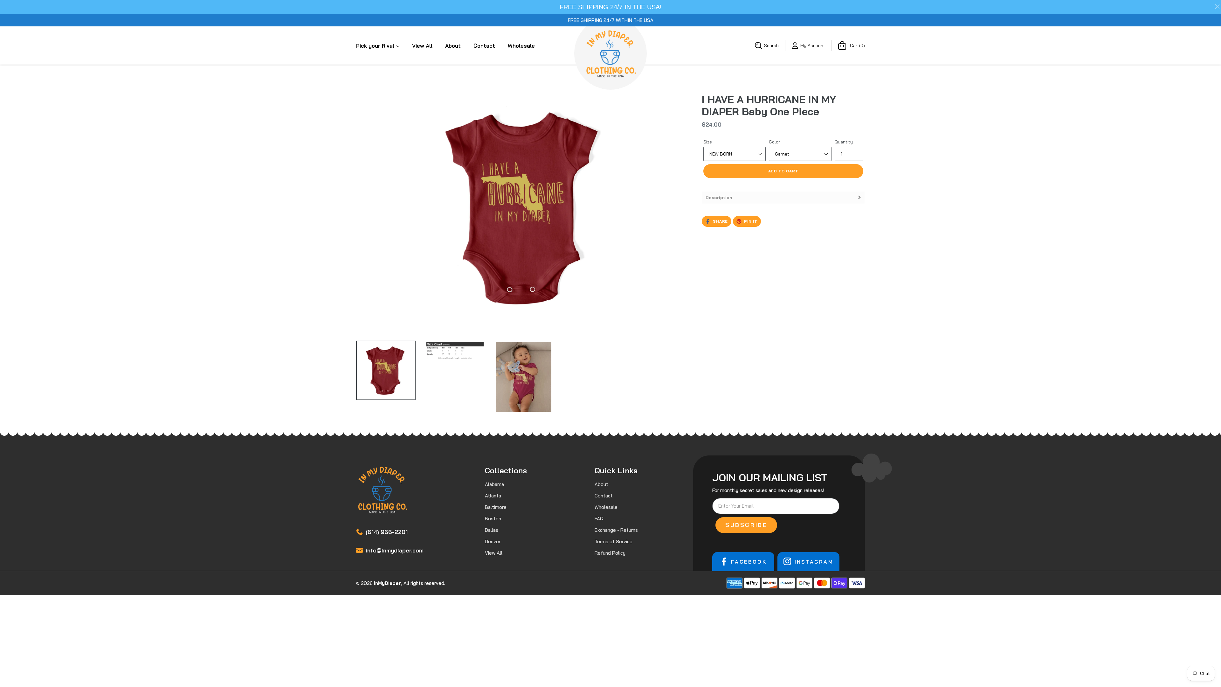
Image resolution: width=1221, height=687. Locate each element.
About (453, 45)
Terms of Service (613, 541)
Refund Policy (610, 553)
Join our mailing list (769, 477)
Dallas (491, 530)
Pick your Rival (376, 45)
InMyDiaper (387, 583)
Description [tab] (719, 197)
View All (422, 45)
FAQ (599, 519)
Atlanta (493, 496)
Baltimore (496, 507)
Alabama (494, 484)
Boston (493, 519)
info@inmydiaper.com (395, 550)
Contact (484, 45)
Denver (492, 541)
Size (707, 142)
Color (774, 142)
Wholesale (521, 45)
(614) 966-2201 (387, 532)
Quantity (844, 142)
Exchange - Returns (616, 530)
